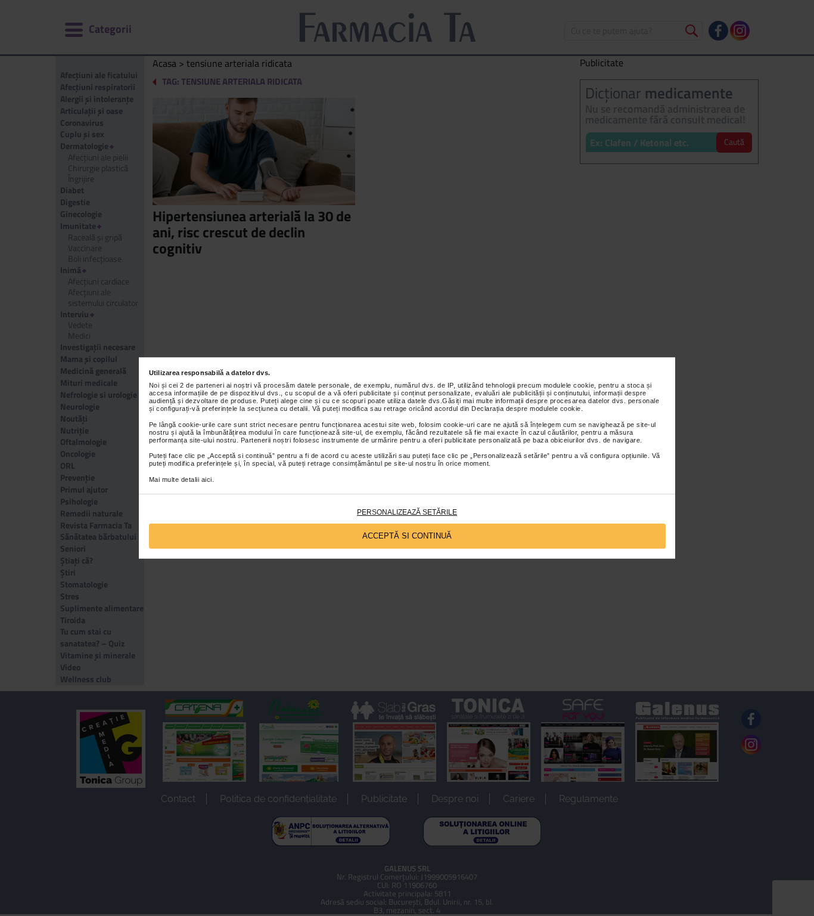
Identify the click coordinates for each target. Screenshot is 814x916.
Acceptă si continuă (407, 535)
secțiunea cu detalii (277, 408)
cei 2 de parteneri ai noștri (210, 385)
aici (206, 479)
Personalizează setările (407, 512)
